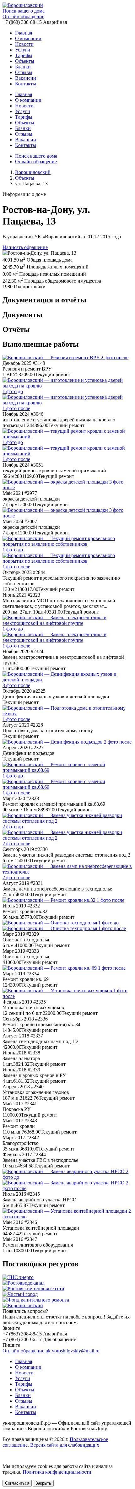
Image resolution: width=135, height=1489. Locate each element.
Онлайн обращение (23, 16)
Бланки (23, 66)
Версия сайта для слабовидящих (64, 1445)
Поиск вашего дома (24, 11)
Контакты (25, 83)
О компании (28, 38)
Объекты (24, 61)
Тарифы (23, 55)
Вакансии (25, 78)
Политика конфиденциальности (57, 1472)
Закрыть (43, 1483)
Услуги (22, 49)
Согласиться (17, 1483)
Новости (24, 44)
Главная (23, 32)
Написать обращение (25, 247)
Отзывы (23, 72)
